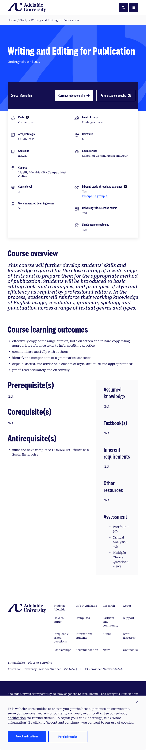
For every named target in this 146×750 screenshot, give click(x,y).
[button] (137, 702)
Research (109, 605)
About (127, 605)
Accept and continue (27, 736)
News (106, 649)
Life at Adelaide (86, 605)
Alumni (108, 633)
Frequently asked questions (61, 637)
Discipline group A (95, 196)
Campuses (83, 617)
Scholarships (62, 649)
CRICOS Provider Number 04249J (101, 669)
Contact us (130, 649)
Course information (21, 95)
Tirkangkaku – (30, 662)
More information (67, 736)
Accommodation (87, 649)
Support (128, 617)
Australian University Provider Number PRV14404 (41, 669)
